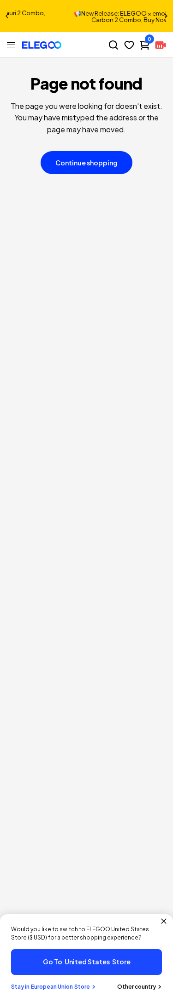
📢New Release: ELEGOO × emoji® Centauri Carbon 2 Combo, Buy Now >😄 (105, 16)
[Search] (113, 45)
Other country (136, 986)
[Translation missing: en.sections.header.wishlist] (129, 45)
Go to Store (87, 961)
